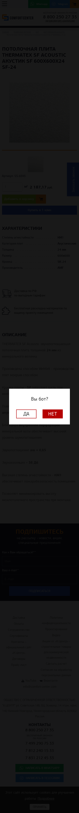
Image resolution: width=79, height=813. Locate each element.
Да (26, 414)
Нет (52, 414)
